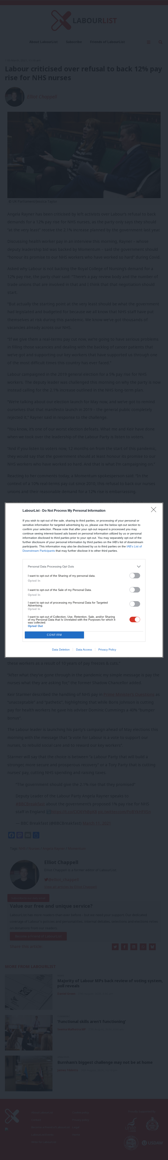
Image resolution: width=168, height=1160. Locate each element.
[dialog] (84, 580)
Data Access (84, 649)
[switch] (134, 575)
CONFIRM (54, 634)
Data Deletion (61, 649)
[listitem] (84, 566)
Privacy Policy (107, 649)
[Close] (155, 511)
